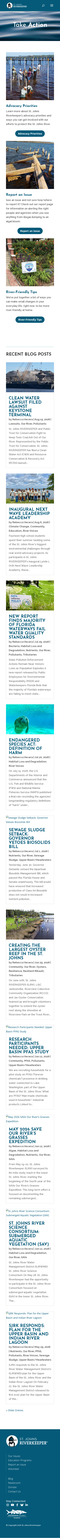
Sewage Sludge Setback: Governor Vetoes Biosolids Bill (29, 838)
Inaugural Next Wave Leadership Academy (29, 514)
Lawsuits (14, 423)
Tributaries (30, 654)
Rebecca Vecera (22, 419)
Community (37, 526)
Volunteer (13, 1469)
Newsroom (14, 1482)
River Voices (30, 530)
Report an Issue (19, 195)
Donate (12, 1487)
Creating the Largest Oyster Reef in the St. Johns (27, 952)
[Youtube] (12, 1505)
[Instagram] (7, 1505)
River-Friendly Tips (21, 292)
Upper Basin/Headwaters (35, 859)
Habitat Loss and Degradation (27, 761)
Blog (10, 1478)
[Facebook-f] (17, 1505)
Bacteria (14, 646)
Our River (26, 423)
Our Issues (14, 1456)
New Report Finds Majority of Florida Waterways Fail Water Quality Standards (27, 627)
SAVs (12, 1159)
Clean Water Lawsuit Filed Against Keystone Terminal (25, 406)
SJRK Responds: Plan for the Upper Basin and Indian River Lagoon (29, 1334)
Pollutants (39, 423)
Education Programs (19, 1460)
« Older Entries (14, 1410)
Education (15, 530)
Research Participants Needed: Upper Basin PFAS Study (29, 1046)
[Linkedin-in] (26, 1505)
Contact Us (14, 1491)
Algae (12, 1150)
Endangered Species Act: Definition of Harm (25, 746)
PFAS (27, 1060)
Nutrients (32, 650)
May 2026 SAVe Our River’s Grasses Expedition (25, 1135)
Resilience (15, 971)
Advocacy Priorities (21, 106)
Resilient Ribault (33, 971)
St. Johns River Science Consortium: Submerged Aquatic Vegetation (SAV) (29, 1234)
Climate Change (19, 526)
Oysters (41, 966)
